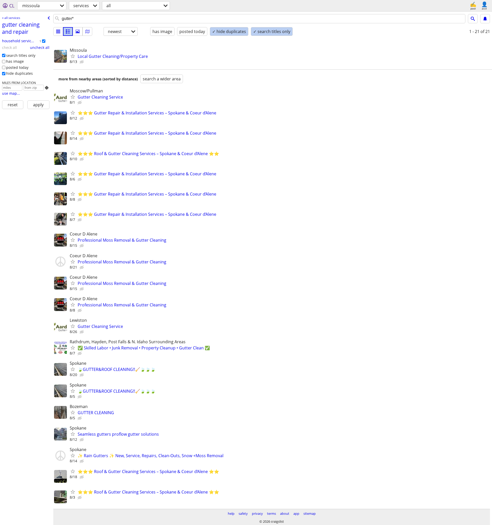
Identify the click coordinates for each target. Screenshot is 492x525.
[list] (58, 31)
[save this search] (485, 18)
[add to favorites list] (73, 56)
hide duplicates (19, 73)
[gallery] (78, 31)
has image (15, 61)
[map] (87, 31)
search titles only (20, 55)
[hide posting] (82, 62)
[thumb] (68, 31)
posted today (17, 67)
